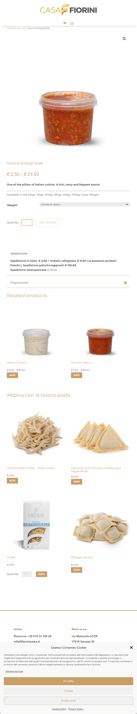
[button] (131, 647)
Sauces (21, 28)
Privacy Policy (75, 709)
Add (12, 375)
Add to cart (47, 222)
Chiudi (68, 690)
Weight (12, 205)
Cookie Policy (59, 709)
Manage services (14, 671)
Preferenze (68, 700)
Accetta (68, 681)
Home (10, 28)
